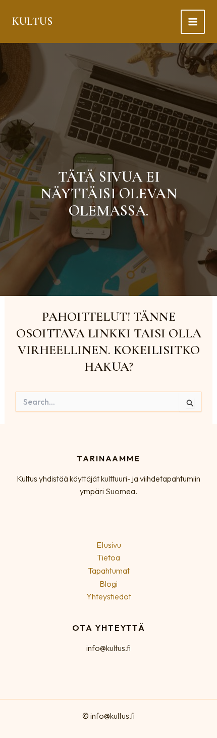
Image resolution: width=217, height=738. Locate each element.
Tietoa (108, 557)
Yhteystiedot (108, 596)
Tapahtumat (109, 571)
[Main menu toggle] (193, 22)
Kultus (32, 21)
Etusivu (108, 545)
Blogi (108, 584)
